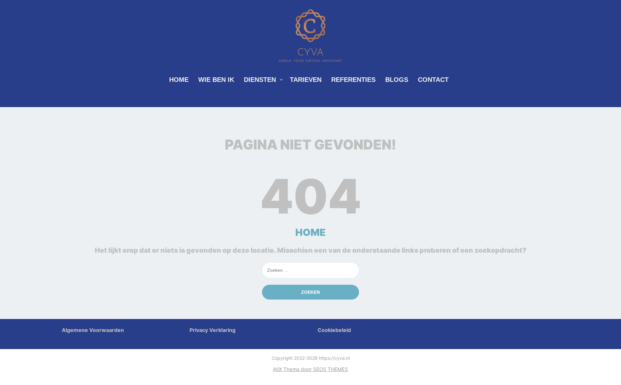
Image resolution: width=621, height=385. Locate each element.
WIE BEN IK (216, 79)
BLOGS (396, 79)
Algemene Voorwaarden (93, 330)
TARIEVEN (305, 79)
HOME (179, 79)
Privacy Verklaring (212, 330)
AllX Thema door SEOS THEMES (310, 369)
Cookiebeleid (334, 330)
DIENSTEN (260, 79)
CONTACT (433, 79)
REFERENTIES (353, 79)
